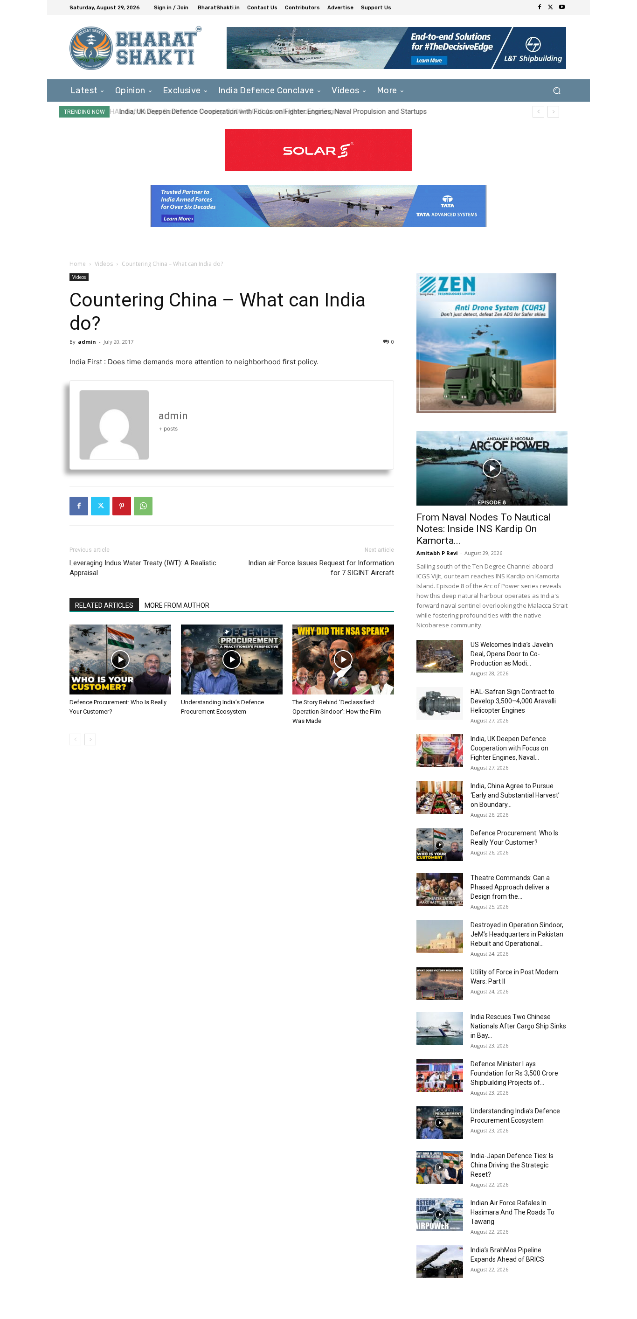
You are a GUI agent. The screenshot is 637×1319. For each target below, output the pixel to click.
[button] (557, 90)
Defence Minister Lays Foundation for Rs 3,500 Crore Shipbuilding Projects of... (514, 1073)
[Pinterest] (121, 506)
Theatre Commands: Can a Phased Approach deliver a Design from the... (510, 887)
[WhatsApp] (143, 506)
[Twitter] (550, 7)
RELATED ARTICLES (104, 605)
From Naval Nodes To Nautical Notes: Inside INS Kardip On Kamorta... (483, 529)
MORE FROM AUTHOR (177, 605)
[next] (553, 112)
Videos (104, 264)
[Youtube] (562, 7)
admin (87, 341)
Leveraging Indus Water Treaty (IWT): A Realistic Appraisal (142, 568)
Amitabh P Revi (437, 552)
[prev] (538, 112)
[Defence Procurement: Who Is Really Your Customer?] (120, 659)
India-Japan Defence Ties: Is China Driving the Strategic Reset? (512, 1165)
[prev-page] (75, 739)
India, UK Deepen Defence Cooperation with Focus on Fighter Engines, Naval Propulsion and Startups (270, 111)
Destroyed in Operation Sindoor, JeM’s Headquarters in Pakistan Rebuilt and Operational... (517, 934)
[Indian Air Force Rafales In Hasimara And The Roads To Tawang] (439, 1214)
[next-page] (90, 739)
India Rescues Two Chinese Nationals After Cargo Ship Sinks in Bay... (518, 1026)
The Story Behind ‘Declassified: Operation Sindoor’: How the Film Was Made (336, 711)
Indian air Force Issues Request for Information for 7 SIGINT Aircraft (321, 568)
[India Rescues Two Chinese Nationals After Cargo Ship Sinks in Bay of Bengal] (439, 1028)
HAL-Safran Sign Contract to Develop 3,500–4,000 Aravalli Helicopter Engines (513, 701)
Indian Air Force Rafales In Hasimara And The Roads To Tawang (512, 1212)
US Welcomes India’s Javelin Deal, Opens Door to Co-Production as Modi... (512, 654)
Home (77, 264)
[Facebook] (539, 7)
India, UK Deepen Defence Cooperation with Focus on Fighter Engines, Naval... (509, 748)
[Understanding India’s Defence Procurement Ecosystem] (232, 659)
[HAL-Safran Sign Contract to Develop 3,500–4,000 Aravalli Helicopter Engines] (439, 703)
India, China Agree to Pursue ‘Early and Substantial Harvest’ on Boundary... (515, 795)
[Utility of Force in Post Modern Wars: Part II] (439, 983)
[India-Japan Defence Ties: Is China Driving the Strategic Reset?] (439, 1167)
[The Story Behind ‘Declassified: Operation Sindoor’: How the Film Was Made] (343, 659)
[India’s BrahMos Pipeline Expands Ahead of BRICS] (439, 1261)
